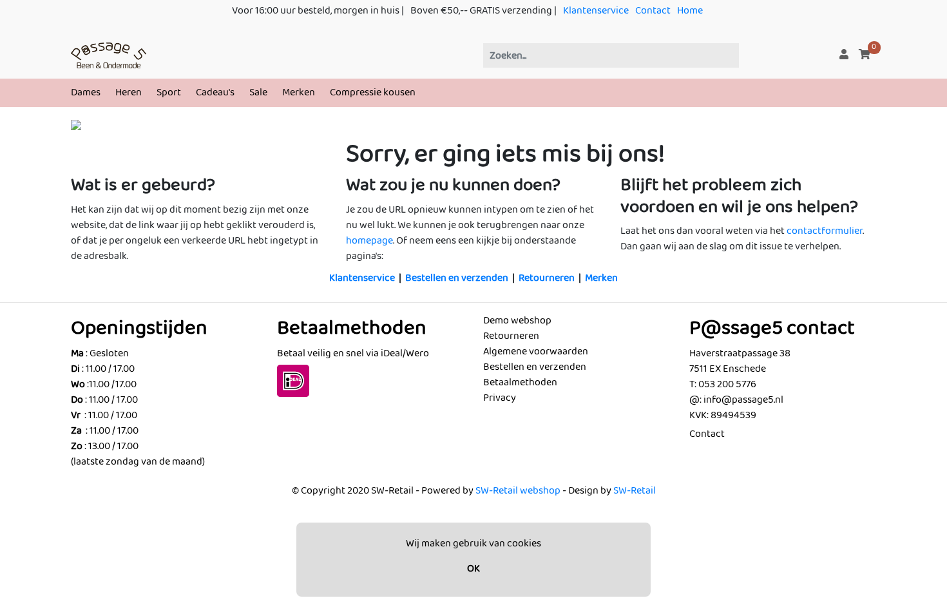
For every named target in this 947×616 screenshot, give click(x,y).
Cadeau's (215, 92)
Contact (653, 11)
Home (690, 11)
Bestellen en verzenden (456, 278)
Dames (85, 92)
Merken (298, 92)
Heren (128, 92)
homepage (369, 241)
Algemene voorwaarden (535, 351)
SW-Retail (634, 491)
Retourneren (547, 278)
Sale (258, 92)
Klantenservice (596, 11)
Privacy (499, 398)
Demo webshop (517, 321)
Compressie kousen (373, 92)
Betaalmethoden (520, 382)
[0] (864, 55)
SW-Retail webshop (517, 491)
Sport (169, 92)
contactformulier (825, 231)
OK (473, 569)
